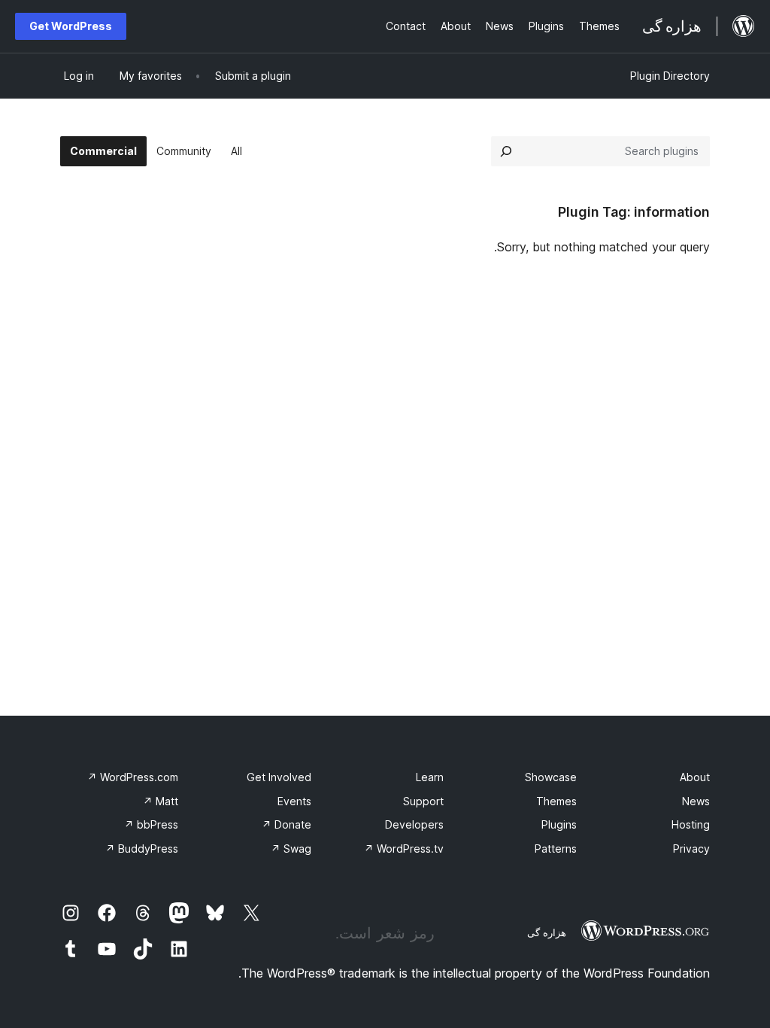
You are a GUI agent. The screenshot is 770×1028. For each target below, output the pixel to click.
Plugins (559, 824)
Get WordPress (70, 26)
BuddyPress (141, 848)
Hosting (690, 824)
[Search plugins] (506, 151)
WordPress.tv (404, 848)
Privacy (691, 848)
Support (423, 801)
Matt (160, 801)
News (696, 801)
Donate (286, 824)
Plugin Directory (670, 75)
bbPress (151, 824)
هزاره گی (546, 932)
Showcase (551, 777)
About (695, 777)
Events (294, 801)
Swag (291, 848)
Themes (556, 801)
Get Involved (279, 777)
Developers (414, 824)
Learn (430, 777)
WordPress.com (132, 777)
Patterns (556, 848)
